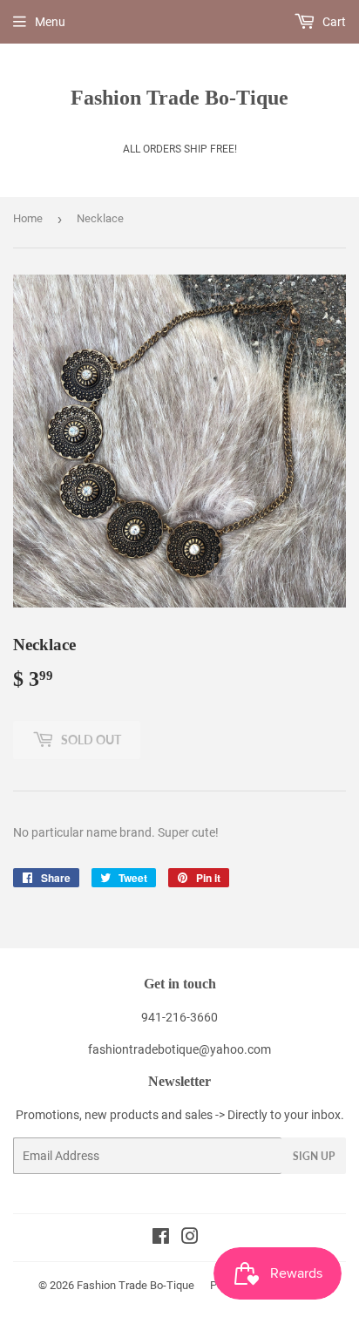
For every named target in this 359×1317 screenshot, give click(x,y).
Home (28, 218)
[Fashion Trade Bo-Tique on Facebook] (161, 1239)
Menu (50, 22)
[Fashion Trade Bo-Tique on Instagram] (190, 1239)
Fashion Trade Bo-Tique (179, 97)
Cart (333, 22)
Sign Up (314, 1156)
